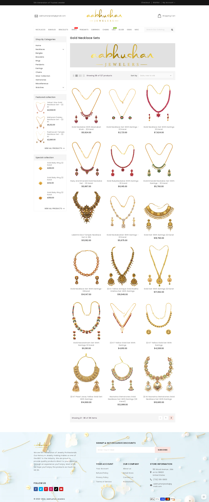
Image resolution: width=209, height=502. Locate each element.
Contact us (128, 477)
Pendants (40, 64)
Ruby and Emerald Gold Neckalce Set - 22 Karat (86, 182)
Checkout (145, 2)
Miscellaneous (42, 83)
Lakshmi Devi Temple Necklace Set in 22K (86, 236)
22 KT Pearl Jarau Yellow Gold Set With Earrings (86, 397)
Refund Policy (102, 473)
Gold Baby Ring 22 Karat (55, 164)
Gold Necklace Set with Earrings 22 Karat (159, 128)
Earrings (39, 68)
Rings (38, 60)
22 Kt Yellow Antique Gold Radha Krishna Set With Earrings (122, 290)
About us (127, 468)
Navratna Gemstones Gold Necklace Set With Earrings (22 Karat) (122, 399)
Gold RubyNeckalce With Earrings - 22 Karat (122, 182)
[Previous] (160, 418)
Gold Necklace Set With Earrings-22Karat (86, 290)
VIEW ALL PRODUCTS (53, 148)
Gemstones (41, 80)
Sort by (134, 75)
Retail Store (128, 473)
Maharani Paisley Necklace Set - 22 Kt (55, 119)
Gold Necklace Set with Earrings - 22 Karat (122, 128)
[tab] (50, 45)
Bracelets (40, 57)
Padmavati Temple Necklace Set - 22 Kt (56, 134)
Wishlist (156, 2)
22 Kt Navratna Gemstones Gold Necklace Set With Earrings (159, 397)
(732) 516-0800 (160, 479)
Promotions (128, 481)
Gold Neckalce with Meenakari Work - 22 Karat (86, 128)
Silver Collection (43, 76)
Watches (40, 87)
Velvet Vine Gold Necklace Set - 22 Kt (55, 104)
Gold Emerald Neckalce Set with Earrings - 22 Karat (158, 182)
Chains (39, 72)
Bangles (39, 53)
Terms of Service (104, 481)
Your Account (102, 468)
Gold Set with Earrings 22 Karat (159, 235)
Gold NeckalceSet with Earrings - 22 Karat (122, 236)
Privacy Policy (102, 477)
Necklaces (40, 49)
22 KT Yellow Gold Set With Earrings (122, 344)
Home (38, 45)
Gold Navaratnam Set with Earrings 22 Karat (86, 344)
